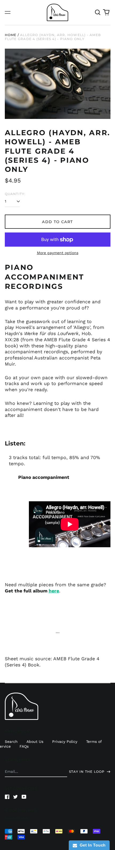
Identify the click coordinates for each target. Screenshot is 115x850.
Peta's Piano (27, 810)
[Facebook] (7, 796)
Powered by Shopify (16, 818)
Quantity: (15, 194)
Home (11, 35)
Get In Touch (91, 845)
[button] (98, 12)
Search (11, 741)
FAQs (24, 746)
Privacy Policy (64, 741)
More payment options (57, 253)
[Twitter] (15, 796)
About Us (34, 741)
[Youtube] (24, 796)
